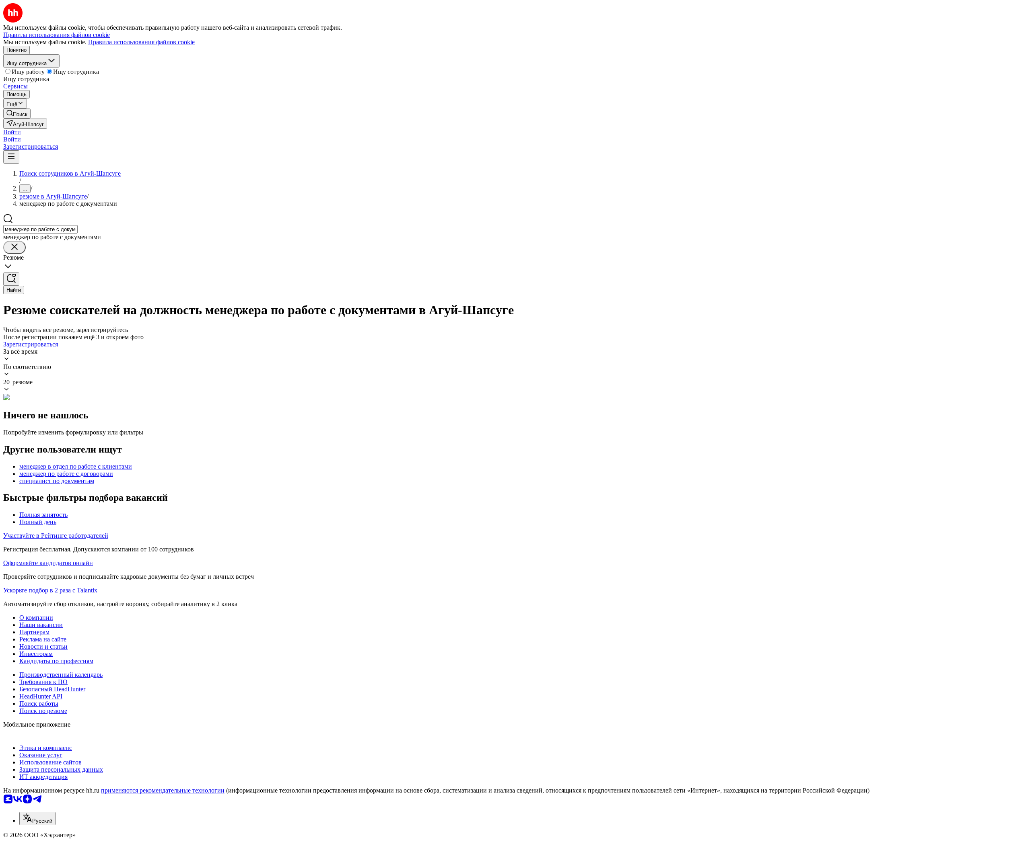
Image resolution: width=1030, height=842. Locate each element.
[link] (17, 114)
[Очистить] (14, 247)
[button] (12, 132)
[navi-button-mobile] (11, 157)
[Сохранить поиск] (11, 279)
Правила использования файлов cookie (141, 42)
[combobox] (40, 229)
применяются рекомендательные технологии (163, 790)
